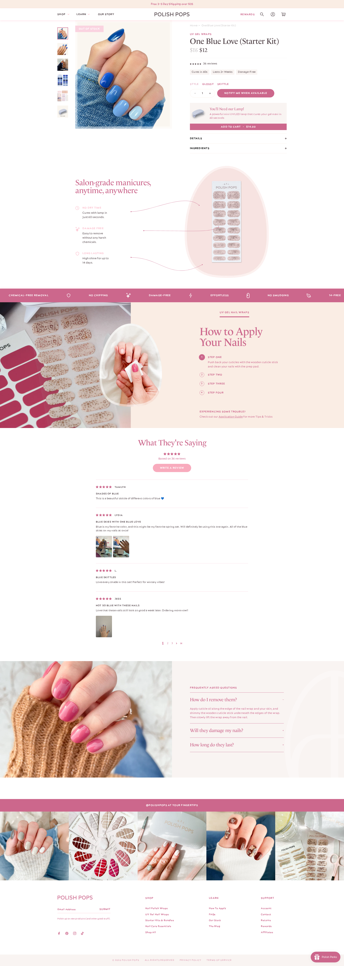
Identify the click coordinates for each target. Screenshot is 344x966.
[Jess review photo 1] (104, 626)
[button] (262, 14)
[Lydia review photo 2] (121, 546)
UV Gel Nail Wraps (234, 312)
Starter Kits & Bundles (159, 920)
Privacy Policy (190, 960)
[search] (262, 14)
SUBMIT (105, 909)
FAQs (212, 914)
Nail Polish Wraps (156, 908)
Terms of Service (219, 960)
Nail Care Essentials (158, 926)
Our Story (215, 920)
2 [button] (168, 643)
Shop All (150, 932)
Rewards (247, 14)
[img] (104, 487)
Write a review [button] (172, 468)
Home (193, 25)
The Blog (214, 926)
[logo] (172, 14)
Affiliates (267, 932)
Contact (266, 914)
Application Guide (231, 417)
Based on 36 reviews (172, 459)
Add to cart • (238, 127)
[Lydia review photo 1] (104, 546)
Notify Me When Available (245, 93)
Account (266, 908)
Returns (266, 920)
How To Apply (217, 908)
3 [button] (172, 643)
